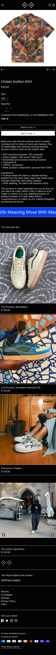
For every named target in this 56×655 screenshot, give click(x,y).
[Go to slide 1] (1, 69)
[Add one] (11, 109)
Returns (5, 591)
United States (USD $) (10, 647)
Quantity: (5, 104)
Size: (3, 94)
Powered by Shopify (9, 637)
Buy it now (26, 133)
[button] (49, 5)
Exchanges (6, 594)
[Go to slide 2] (3, 69)
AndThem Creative (10, 580)
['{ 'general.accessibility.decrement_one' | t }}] (2, 109)
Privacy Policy (8, 601)
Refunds (5, 598)
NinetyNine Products (17, 633)
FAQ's (4, 604)
